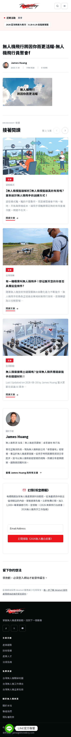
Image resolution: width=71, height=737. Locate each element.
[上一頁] (56, 130)
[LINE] (22, 628)
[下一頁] (65, 130)
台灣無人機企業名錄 (13, 689)
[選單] (64, 6)
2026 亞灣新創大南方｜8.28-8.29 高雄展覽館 (27, 24)
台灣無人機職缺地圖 (13, 678)
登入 (21, 578)
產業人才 (7, 656)
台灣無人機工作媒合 (13, 683)
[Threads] (14, 628)
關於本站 (7, 705)
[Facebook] (6, 628)
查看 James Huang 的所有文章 (22, 472)
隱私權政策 (8, 717)
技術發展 (7, 650)
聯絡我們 (7, 711)
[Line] (9, 728)
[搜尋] (57, 6)
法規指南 (7, 662)
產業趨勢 (7, 644)
